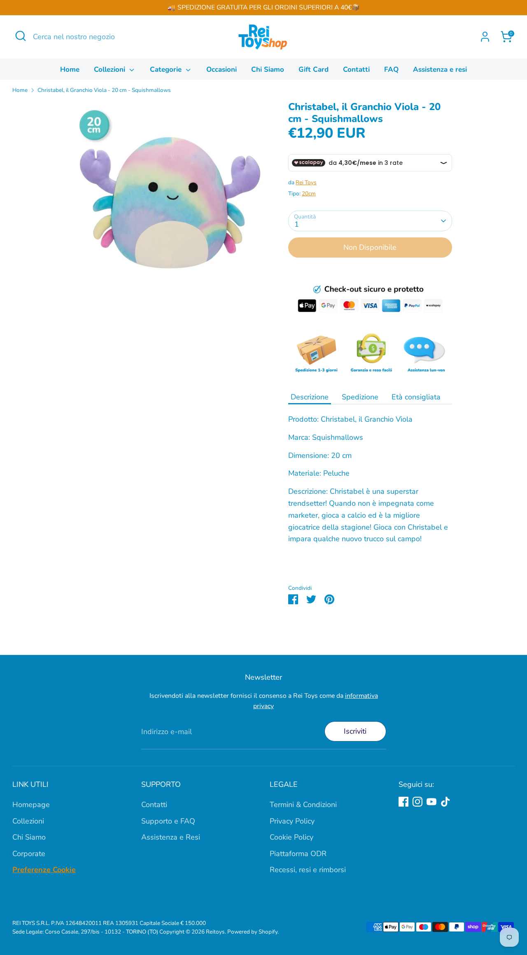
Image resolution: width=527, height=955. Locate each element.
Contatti (356, 69)
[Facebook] (403, 802)
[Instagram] (417, 802)
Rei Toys (306, 182)
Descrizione (310, 397)
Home (69, 69)
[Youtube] (431, 802)
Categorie (167, 69)
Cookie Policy (291, 837)
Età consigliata (416, 397)
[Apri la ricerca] (20, 36)
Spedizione (360, 397)
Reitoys (215, 932)
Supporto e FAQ (168, 821)
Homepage (31, 805)
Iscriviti (355, 731)
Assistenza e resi (440, 69)
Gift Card (313, 69)
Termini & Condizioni (303, 805)
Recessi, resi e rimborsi (308, 870)
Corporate (28, 854)
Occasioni (221, 69)
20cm (309, 193)
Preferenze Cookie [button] (44, 870)
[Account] (485, 36)
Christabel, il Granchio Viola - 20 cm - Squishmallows (104, 90)
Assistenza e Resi (170, 837)
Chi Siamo (267, 69)
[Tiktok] (445, 802)
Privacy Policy (292, 821)
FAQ (391, 69)
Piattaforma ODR (298, 854)
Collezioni (110, 69)
